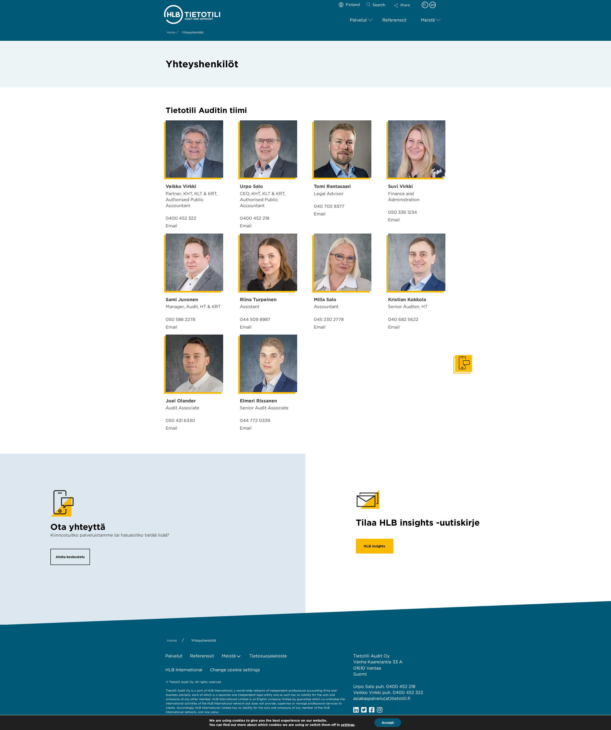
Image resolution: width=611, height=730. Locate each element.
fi (424, 5)
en (433, 5)
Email (171, 225)
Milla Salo (325, 299)
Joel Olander (181, 401)
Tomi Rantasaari (332, 186)
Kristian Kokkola (407, 299)
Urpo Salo (251, 186)
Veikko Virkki (181, 186)
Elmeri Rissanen (258, 401)
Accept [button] (388, 723)
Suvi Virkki (400, 186)
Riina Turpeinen (258, 299)
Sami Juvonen (182, 299)
